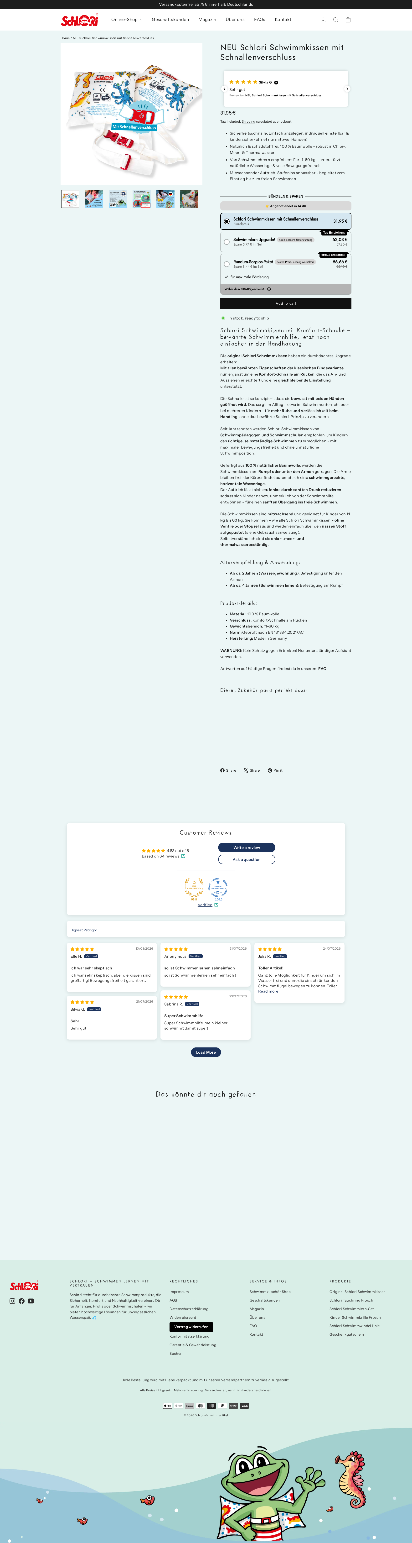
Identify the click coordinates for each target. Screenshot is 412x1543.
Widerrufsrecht (183, 1317)
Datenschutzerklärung (189, 1309)
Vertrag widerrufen (191, 1327)
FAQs (259, 19)
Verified (205, 904)
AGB (173, 1300)
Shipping (248, 121)
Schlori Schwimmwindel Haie (355, 1326)
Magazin (207, 19)
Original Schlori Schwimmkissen (358, 1292)
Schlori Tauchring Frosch (351, 1300)
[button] (286, 89)
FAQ (253, 1326)
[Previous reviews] (224, 89)
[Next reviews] (347, 89)
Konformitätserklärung (189, 1336)
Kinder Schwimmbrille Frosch (355, 1317)
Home (65, 38)
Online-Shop (125, 19)
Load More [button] (206, 1052)
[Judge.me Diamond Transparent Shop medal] (217, 887)
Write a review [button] (246, 847)
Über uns (235, 19)
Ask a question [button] (247, 859)
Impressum (179, 1292)
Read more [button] (268, 991)
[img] (82, 949)
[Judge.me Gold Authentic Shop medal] (194, 887)
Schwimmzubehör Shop (270, 1292)
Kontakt (283, 19)
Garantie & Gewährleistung (193, 1345)
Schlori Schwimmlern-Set (352, 1309)
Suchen (176, 1353)
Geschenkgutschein (347, 1334)
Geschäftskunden (170, 19)
